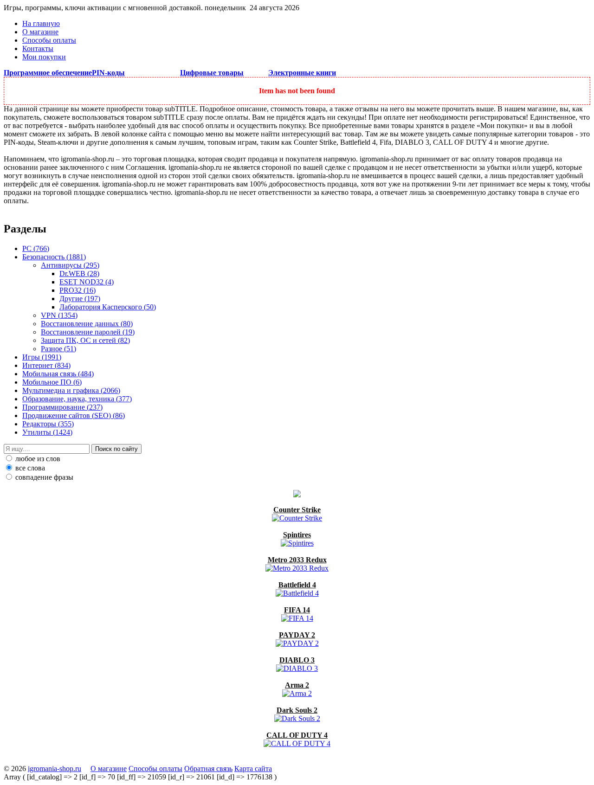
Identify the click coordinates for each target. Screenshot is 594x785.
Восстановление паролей (88, 332)
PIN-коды (108, 73)
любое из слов (36, 459)
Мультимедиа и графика (71, 390)
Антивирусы (70, 265)
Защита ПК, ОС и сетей (85, 340)
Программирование (62, 407)
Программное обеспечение (48, 73)
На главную (41, 23)
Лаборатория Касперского (107, 307)
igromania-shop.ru (54, 768)
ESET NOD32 (86, 282)
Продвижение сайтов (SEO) (73, 415)
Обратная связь (208, 768)
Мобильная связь (58, 374)
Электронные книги (302, 73)
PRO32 (77, 290)
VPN (59, 315)
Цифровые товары (212, 73)
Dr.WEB (79, 273)
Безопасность (54, 257)
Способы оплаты (49, 40)
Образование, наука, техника (77, 399)
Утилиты (47, 432)
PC (35, 248)
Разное (58, 349)
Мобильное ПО (52, 382)
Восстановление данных (87, 324)
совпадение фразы (43, 477)
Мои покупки (44, 57)
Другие (79, 298)
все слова (29, 468)
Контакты (37, 48)
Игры (41, 357)
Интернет (46, 365)
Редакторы (48, 424)
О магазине (40, 32)
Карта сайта (253, 768)
